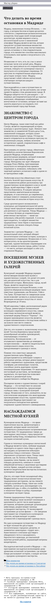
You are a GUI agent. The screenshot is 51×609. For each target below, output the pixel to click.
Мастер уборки (10, 3)
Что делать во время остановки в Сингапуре (26, 563)
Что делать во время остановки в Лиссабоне (25, 566)
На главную (25, 602)
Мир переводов (13, 561)
